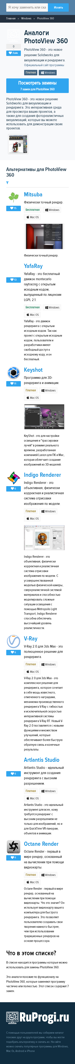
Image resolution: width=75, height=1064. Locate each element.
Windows (26, 18)
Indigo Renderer (42, 475)
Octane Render (41, 844)
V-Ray (30, 638)
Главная (10, 18)
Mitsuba (33, 194)
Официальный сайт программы (44, 65)
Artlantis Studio (41, 760)
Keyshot (33, 370)
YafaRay (33, 266)
